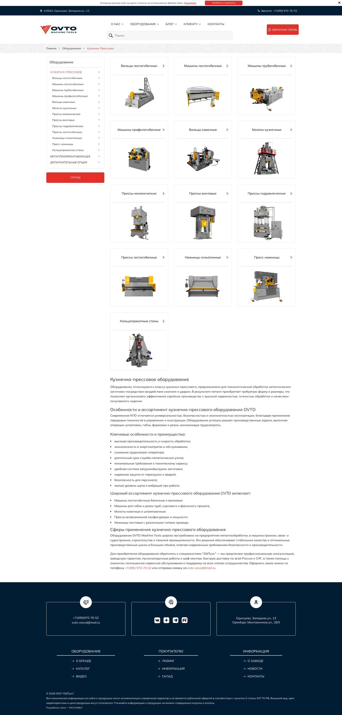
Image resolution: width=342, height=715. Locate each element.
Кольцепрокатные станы (68, 150)
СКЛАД (167, 676)
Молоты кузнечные (64, 108)
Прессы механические (66, 114)
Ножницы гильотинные (67, 138)
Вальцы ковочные (63, 101)
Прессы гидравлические (67, 126)
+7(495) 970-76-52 (285, 10)
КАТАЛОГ (83, 668)
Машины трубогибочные (68, 90)
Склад (75, 177)
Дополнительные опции (68, 162)
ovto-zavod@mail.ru (201, 568)
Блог (170, 24)
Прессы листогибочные (67, 132)
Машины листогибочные (68, 84)
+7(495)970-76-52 (86, 618)
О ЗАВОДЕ (255, 661)
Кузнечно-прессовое (66, 72)
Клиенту (191, 24)
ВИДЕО (81, 676)
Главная (51, 48)
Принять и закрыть (224, 3)
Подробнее (190, 3)
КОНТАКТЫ (256, 676)
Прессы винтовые (63, 120)
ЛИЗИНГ (168, 661)
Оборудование (143, 24)
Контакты (216, 24)
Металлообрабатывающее (70, 156)
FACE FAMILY (76, 707)
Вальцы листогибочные (67, 78)
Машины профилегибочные (70, 96)
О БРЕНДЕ (83, 661)
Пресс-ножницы (62, 144)
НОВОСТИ (255, 668)
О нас (115, 24)
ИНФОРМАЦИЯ (173, 668)
